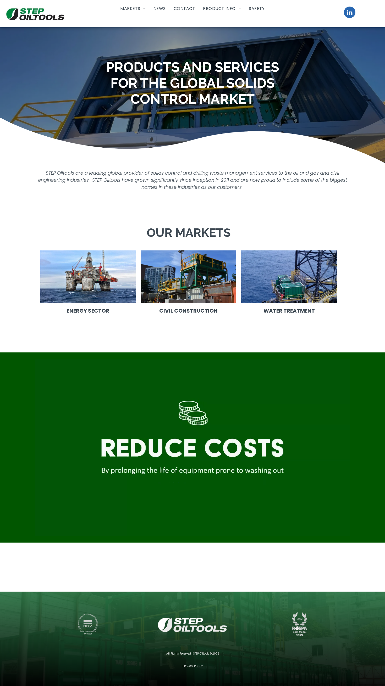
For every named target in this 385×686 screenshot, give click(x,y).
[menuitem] (133, 8)
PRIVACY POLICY (193, 666)
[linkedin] (349, 13)
